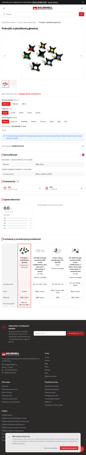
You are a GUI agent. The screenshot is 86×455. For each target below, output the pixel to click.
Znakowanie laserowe (9, 399)
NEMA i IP (48, 402)
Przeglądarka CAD (51, 396)
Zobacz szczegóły (40, 277)
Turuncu (43, 121)
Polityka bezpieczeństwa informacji (14, 428)
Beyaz (5, 121)
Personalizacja (7, 396)
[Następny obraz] (81, 56)
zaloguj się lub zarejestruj (29, 94)
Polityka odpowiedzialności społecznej (15, 421)
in (83, 154)
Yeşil (59, 121)
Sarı (65, 121)
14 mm (13, 113)
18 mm (21, 113)
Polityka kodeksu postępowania (13, 431)
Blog (46, 364)
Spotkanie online (10, 373)
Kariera (47, 360)
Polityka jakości (7, 415)
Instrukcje (5, 386)
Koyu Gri (14, 121)
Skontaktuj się (74, 333)
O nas (47, 357)
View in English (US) (39, 2)
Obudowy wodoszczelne (53, 405)
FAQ (46, 373)
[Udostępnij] (82, 146)
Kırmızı (33, 121)
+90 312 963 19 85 (10, 370)
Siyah (52, 121)
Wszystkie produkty (8, 22)
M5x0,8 (15, 104)
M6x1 (24, 104)
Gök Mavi (24, 121)
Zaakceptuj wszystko (69, 448)
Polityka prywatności (18, 443)
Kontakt (47, 370)
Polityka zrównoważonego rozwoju (14, 418)
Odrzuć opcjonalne (51, 448)
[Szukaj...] (81, 14)
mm (81, 154)
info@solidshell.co (10, 364)
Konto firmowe (7, 392)
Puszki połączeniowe (52, 399)
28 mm (38, 113)
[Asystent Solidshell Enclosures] (81, 449)
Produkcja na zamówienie (11, 402)
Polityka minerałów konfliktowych (13, 424)
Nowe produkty (50, 392)
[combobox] (40, 14)
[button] (43, 55)
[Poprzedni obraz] (5, 56)
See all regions (53, 2)
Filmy (46, 367)
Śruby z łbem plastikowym (27, 22)
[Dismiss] (83, 2)
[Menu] (4, 8)
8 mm (5, 113)
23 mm (29, 113)
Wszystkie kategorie (52, 389)
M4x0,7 (6, 104)
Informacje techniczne (9, 389)
